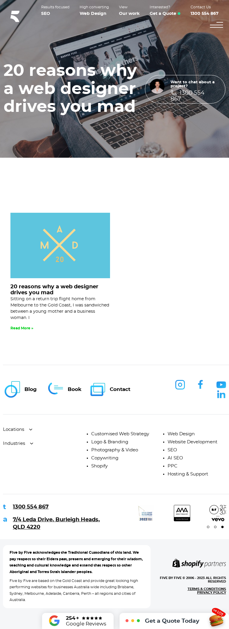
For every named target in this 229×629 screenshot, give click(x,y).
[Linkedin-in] (221, 394)
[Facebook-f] (200, 384)
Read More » (21, 328)
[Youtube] (221, 384)
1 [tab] (208, 527)
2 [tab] (215, 527)
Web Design (93, 14)
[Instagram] (180, 384)
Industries (14, 443)
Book (74, 389)
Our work (129, 14)
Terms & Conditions (207, 589)
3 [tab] (222, 527)
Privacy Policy (211, 592)
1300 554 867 (31, 507)
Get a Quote (163, 14)
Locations (13, 429)
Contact (120, 389)
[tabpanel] (135, 513)
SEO (45, 14)
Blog (30, 389)
